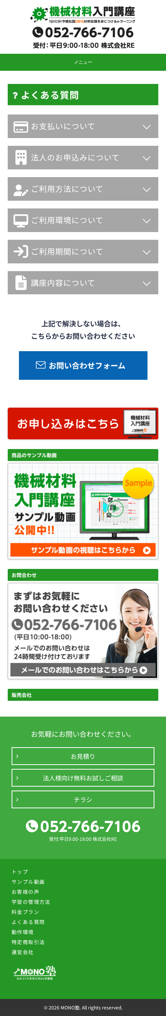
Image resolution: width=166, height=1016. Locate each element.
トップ (20, 871)
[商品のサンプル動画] (83, 557)
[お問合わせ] (83, 677)
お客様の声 (25, 891)
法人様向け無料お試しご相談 (83, 777)
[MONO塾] (83, 15)
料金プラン (25, 911)
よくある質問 (28, 921)
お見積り (83, 756)
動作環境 (23, 932)
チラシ (83, 799)
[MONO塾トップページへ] (35, 978)
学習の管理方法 (31, 901)
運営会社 (23, 952)
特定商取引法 (28, 942)
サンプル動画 (28, 881)
